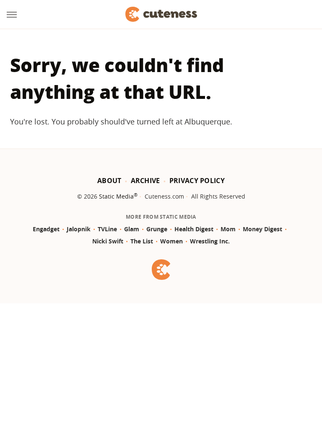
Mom (228, 229)
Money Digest (262, 229)
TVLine (107, 229)
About (109, 180)
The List (141, 241)
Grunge (156, 229)
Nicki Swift (107, 241)
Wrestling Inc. (210, 241)
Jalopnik (79, 229)
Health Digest (193, 229)
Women (171, 241)
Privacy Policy (197, 180)
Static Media (116, 196)
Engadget (46, 229)
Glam (131, 229)
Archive (145, 180)
